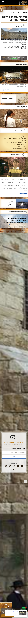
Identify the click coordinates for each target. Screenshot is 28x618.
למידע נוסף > (23, 194)
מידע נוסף (6, 90)
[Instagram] (14, 466)
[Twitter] (10, 466)
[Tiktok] (14, 469)
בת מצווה (21, 106)
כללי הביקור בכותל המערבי (17, 212)
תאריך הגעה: (7, 607)
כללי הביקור (7, 225)
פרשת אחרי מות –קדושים (15, 40)
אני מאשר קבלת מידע (15, 448)
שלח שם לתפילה (7, 99)
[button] (1, 603)
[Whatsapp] (6, 466)
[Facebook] (18, 466)
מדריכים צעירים (15, 155)
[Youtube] (22, 466)
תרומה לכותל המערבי (20, 64)
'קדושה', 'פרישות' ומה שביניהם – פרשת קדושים (14, 43)
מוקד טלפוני (18, 131)
